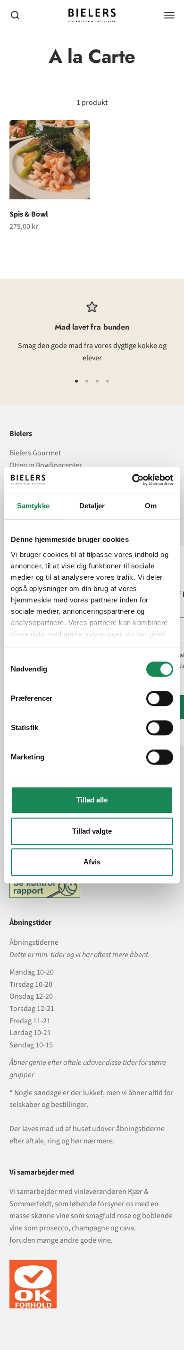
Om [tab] (151, 506)
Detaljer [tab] (92, 506)
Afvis (92, 862)
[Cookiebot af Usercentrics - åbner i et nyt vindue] (132, 480)
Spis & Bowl (28, 214)
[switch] (159, 698)
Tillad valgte (92, 831)
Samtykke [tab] (33, 506)
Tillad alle (92, 800)
